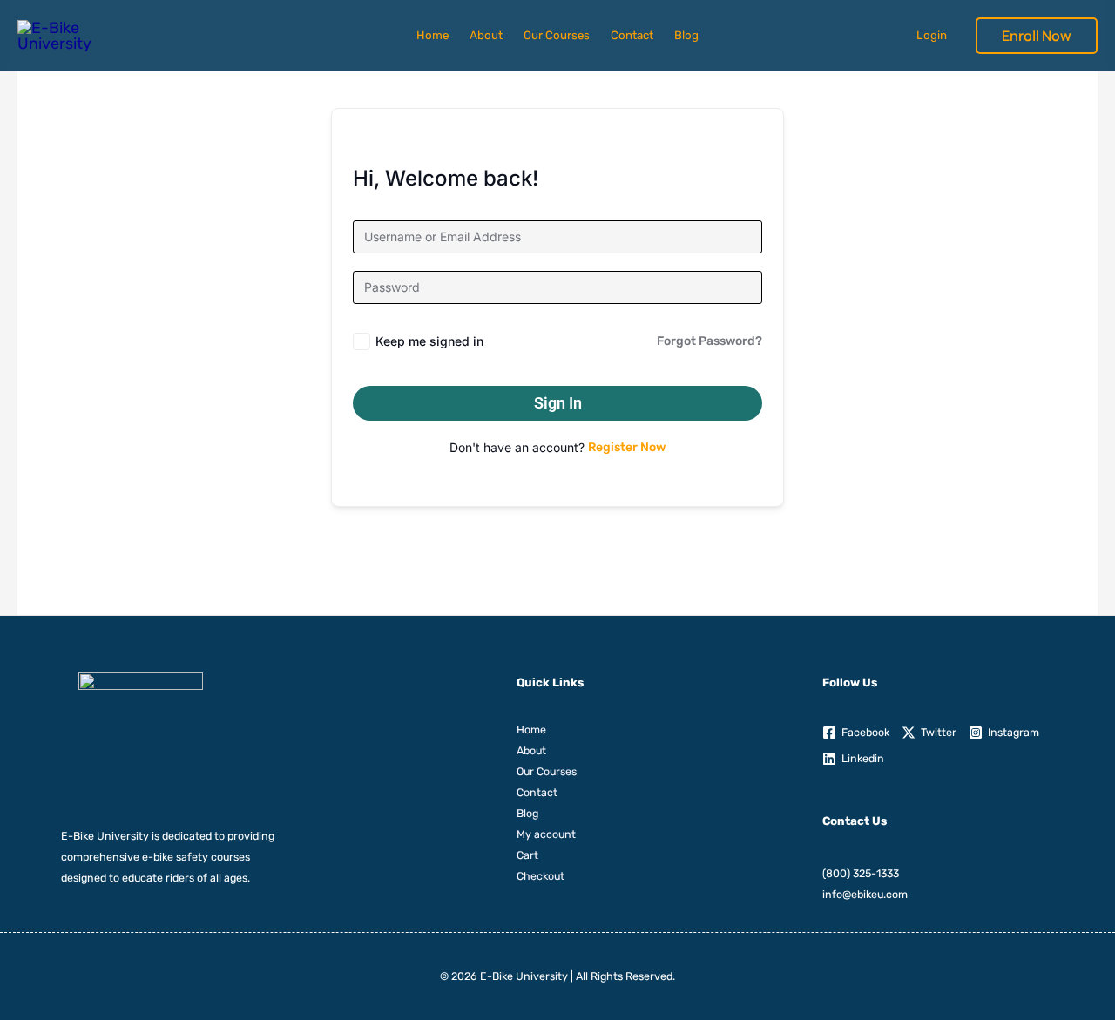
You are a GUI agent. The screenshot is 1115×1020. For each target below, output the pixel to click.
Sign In (558, 403)
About (486, 35)
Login (931, 35)
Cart (527, 854)
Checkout (540, 875)
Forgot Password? (709, 341)
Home (432, 35)
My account (546, 834)
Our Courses (557, 35)
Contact (632, 35)
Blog (686, 35)
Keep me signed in (429, 341)
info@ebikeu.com (865, 894)
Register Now (627, 447)
